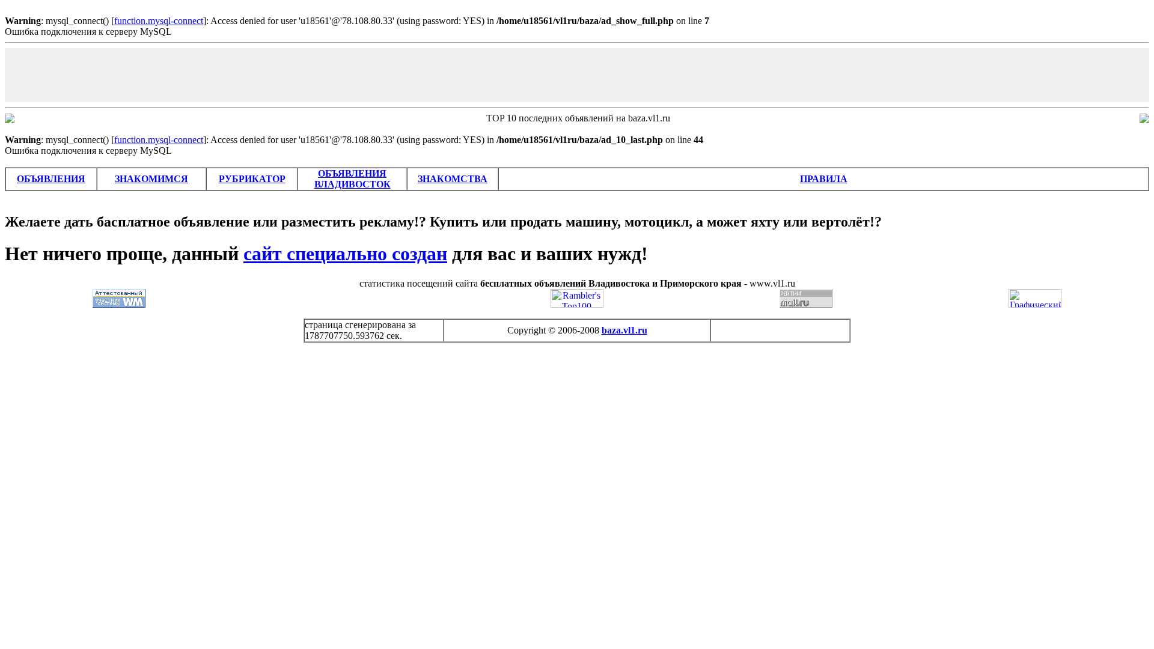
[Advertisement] (577, 75)
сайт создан (345, 253)
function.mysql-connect (158, 21)
